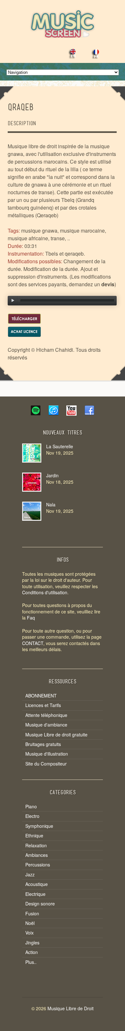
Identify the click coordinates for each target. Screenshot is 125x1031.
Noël (30, 923)
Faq (31, 617)
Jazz (30, 875)
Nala (50, 504)
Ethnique (34, 836)
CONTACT (32, 643)
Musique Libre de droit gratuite (56, 735)
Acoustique (36, 884)
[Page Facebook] (89, 413)
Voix (29, 933)
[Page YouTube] (71, 413)
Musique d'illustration (46, 754)
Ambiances (36, 855)
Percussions (37, 865)
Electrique (35, 894)
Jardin (52, 475)
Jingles (32, 943)
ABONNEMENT (41, 696)
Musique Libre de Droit (70, 1008)
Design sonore (40, 904)
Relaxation (36, 845)
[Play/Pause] (12, 300)
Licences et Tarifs (43, 705)
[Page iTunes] (54, 413)
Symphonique (39, 826)
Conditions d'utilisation (44, 592)
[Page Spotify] (36, 413)
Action (31, 952)
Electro (32, 816)
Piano (31, 807)
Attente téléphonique (46, 715)
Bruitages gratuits (43, 744)
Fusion (32, 914)
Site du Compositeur (46, 764)
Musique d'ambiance (46, 725)
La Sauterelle (59, 446)
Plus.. (31, 962)
